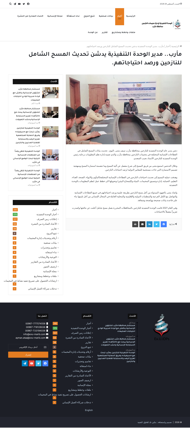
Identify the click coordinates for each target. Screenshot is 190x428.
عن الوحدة (93, 32)
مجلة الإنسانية (54, 16)
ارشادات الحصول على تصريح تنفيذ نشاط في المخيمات (30, 280)
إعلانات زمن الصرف (47, 219)
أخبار (119, 16)
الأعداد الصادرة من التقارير (44, 261)
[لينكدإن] (149, 224)
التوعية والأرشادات (47, 257)
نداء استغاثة (73, 16)
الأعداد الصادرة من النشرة (44, 223)
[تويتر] (157, 224)
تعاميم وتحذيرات (49, 247)
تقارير (105, 32)
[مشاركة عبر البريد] (142, 224)
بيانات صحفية (106, 16)
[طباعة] (135, 224)
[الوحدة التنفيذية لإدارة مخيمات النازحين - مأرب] (161, 24)
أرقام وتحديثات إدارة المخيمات (42, 238)
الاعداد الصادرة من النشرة (30, 16)
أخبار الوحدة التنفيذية (47, 214)
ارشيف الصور (50, 266)
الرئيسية (130, 16)
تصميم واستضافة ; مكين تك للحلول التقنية (155, 422)
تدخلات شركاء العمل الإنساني (42, 288)
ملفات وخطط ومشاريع (123, 32)
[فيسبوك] (164, 224)
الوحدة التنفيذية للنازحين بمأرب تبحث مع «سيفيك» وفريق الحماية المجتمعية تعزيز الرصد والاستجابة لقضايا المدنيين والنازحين (27, 135)
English (89, 410)
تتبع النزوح (89, 16)
